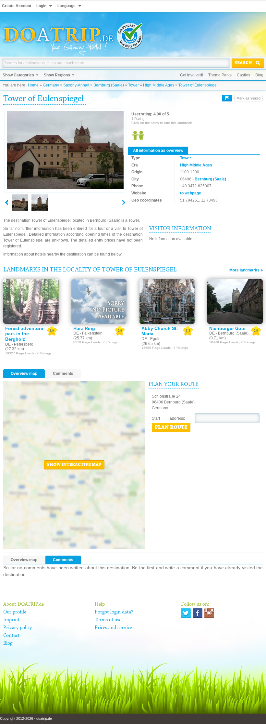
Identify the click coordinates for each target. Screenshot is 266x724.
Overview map (24, 373)
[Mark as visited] (227, 98)
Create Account (16, 6)
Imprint (11, 620)
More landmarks (244, 270)
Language (66, 6)
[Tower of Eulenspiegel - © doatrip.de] (65, 150)
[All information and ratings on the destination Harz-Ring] (99, 301)
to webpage (190, 193)
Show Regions (57, 75)
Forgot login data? (114, 612)
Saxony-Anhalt (76, 85)
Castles (243, 75)
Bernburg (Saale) (108, 85)
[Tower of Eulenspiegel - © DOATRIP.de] (39, 202)
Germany (51, 85)
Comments (63, 373)
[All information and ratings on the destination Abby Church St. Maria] (167, 301)
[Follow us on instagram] (209, 613)
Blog (259, 75)
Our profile (14, 612)
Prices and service (113, 627)
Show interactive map (74, 465)
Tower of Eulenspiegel (198, 85)
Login (41, 6)
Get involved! (191, 75)
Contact (11, 635)
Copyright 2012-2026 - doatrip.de (26, 718)
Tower (133, 85)
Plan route (171, 427)
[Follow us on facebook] (197, 613)
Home (33, 85)
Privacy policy (17, 627)
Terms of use (108, 620)
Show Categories (18, 75)
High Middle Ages (158, 85)
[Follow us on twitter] (186, 613)
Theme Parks (220, 75)
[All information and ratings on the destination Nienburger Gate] (235, 301)
